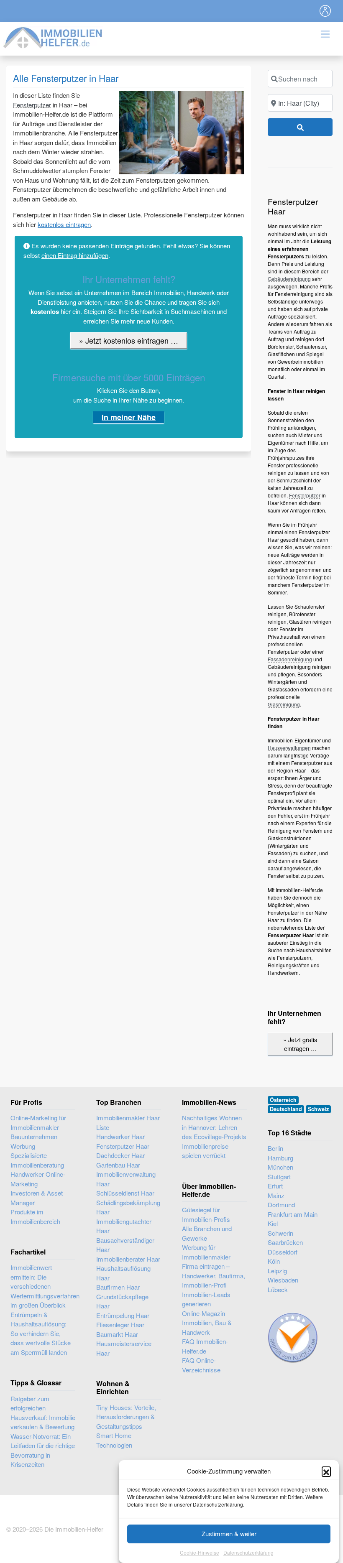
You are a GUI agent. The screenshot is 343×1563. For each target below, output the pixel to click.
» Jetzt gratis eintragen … (300, 1044)
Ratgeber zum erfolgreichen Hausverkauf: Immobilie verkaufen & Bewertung (42, 1412)
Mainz (276, 1195)
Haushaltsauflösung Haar (123, 1273)
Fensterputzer (32, 104)
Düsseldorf (282, 1251)
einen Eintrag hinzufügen (74, 255)
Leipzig (277, 1270)
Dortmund (281, 1204)
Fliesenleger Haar (120, 1324)
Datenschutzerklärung (248, 1552)
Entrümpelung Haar (122, 1315)
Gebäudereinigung (289, 278)
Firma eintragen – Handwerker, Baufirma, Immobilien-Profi (213, 1275)
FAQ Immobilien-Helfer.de (205, 1346)
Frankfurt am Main (292, 1214)
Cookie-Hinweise (199, 1552)
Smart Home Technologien (114, 1440)
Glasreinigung (284, 704)
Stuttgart (279, 1176)
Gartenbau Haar (118, 1164)
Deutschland (286, 1109)
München (280, 1167)
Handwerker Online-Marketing (37, 1179)
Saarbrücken (285, 1242)
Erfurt (275, 1185)
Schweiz (318, 1109)
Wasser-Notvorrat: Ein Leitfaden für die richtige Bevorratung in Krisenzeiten (42, 1450)
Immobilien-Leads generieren (206, 1299)
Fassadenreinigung (290, 659)
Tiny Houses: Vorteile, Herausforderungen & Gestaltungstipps (126, 1416)
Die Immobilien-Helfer (73, 1529)
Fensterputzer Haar (122, 1146)
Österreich (283, 1100)
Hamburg (280, 1157)
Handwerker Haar (120, 1136)
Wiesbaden (283, 1279)
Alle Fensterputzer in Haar (65, 77)
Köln (274, 1261)
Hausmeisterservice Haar (123, 1348)
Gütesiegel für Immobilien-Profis (206, 1214)
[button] (326, 1471)
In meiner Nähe (129, 417)
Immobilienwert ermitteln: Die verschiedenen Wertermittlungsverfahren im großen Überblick (44, 1286)
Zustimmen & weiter (229, 1533)
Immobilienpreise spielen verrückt (205, 1151)
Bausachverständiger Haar (125, 1245)
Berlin (275, 1148)
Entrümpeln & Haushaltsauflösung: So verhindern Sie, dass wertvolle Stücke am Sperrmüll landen (40, 1333)
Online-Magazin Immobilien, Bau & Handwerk (207, 1322)
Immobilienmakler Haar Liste (128, 1122)
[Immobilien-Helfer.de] (53, 37)
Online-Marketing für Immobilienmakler (38, 1122)
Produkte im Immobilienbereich (35, 1216)
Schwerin (280, 1233)
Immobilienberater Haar (128, 1258)
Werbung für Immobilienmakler (206, 1252)
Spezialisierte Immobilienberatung (37, 1160)
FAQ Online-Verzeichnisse (201, 1365)
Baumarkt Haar (117, 1334)
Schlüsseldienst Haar (125, 1192)
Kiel (273, 1223)
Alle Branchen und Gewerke (207, 1233)
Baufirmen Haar (118, 1287)
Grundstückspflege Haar (122, 1301)
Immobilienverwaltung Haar (126, 1179)
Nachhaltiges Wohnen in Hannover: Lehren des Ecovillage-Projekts (214, 1127)
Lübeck (278, 1289)
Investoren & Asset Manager (36, 1197)
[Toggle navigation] (325, 10)
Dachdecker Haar (120, 1155)
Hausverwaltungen (289, 747)
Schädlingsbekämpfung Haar (128, 1207)
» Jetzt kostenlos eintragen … (128, 340)
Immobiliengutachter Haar (123, 1226)
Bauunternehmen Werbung (33, 1141)
